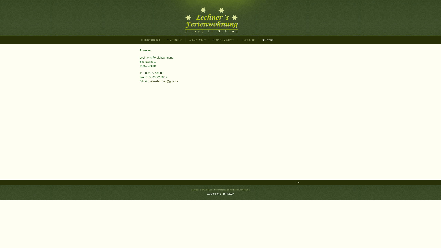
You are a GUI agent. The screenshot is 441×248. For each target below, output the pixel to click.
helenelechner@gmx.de (163, 81)
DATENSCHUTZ (214, 194)
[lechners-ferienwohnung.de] (218, 20)
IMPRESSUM (228, 194)
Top (297, 182)
